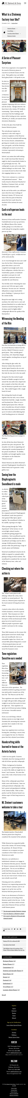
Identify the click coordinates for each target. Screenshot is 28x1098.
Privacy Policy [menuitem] (14, 1088)
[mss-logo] (11, 3)
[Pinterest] (20, 929)
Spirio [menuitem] (14, 1008)
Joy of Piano (10, 31)
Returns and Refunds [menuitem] (14, 1093)
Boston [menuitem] (14, 1013)
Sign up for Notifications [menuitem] (14, 1022)
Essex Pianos (8, 974)
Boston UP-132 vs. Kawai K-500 (11, 941)
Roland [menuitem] (14, 1018)
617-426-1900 (16, 1050)
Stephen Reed (14, 23)
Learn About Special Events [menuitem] (14, 1025)
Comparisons (8, 967)
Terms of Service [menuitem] (14, 1092)
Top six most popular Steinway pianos (14, 911)
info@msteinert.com (16, 1053)
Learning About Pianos (13, 33)
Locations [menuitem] (14, 1030)
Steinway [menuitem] (14, 1011)
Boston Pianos (8, 964)
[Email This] (4, 930)
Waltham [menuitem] (14, 1035)
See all (4, 995)
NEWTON (14, 1042)
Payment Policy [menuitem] (14, 1090)
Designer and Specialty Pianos (13, 970)
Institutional (8, 983)
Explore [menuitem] (14, 1005)
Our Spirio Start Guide (9, 945)
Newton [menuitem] (14, 1032)
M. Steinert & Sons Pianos (10, 1084)
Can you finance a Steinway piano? (13, 913)
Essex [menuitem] (14, 1015)
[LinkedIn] (17, 929)
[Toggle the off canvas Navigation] (25, 3)
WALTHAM (14, 1061)
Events (6, 977)
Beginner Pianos (9, 961)
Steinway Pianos (11, 28)
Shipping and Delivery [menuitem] (14, 1095)
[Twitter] (14, 929)
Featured (7, 980)
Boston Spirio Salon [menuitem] (14, 1037)
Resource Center (11, 36)
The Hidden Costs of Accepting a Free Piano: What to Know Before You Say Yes (13, 949)
